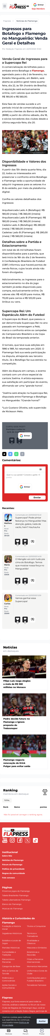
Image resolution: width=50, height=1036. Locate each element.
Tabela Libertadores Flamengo (16, 900)
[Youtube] (4, 840)
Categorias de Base (11, 966)
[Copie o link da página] (22, 454)
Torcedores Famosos (36, 985)
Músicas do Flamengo (12, 908)
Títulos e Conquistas (36, 926)
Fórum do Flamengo (12, 864)
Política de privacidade (13, 869)
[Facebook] (19, 840)
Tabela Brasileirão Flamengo (15, 895)
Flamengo (38, 70)
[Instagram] (12, 840)
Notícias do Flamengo (12, 860)
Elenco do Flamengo (11, 904)
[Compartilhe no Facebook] (10, 454)
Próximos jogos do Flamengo (16, 891)
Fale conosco (8, 878)
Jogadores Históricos (12, 933)
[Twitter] (27, 840)
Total (7, 800)
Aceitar (42, 1021)
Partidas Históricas (11, 948)
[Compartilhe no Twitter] (4, 454)
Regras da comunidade (13, 873)
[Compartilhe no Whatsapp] (16, 454)
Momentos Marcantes (37, 966)
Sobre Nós (7, 856)
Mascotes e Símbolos (37, 948)
